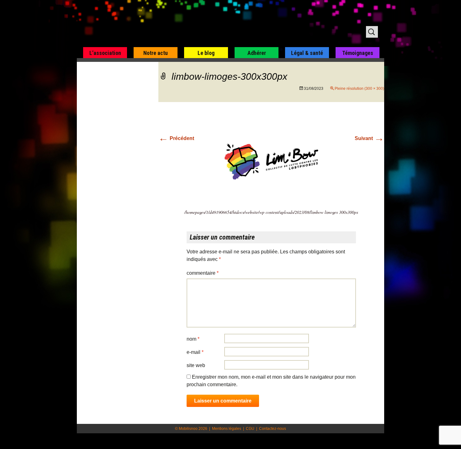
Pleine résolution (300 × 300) (359, 88)
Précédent (176, 138)
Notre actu (155, 53)
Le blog (206, 53)
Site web (196, 365)
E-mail (195, 352)
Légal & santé (307, 53)
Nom (193, 339)
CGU (250, 428)
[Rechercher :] (372, 32)
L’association (105, 53)
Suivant (369, 138)
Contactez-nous (272, 428)
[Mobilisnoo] (157, 24)
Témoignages (357, 53)
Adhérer (256, 53)
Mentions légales (226, 428)
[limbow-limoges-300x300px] (271, 161)
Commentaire (203, 273)
